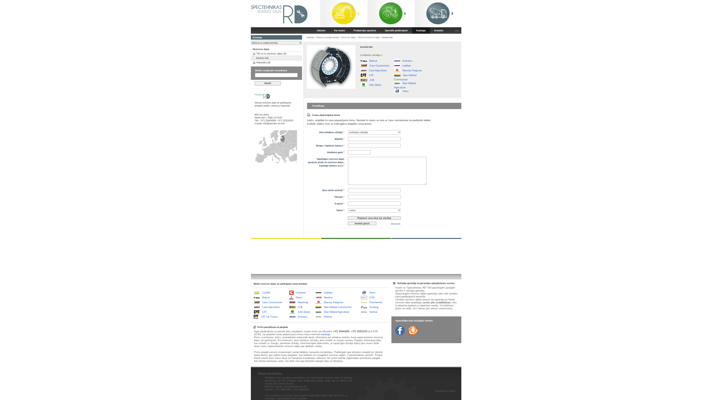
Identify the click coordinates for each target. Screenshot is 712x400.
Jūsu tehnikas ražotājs (331, 132)
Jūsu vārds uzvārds (333, 190)
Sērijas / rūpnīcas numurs (330, 145)
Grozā (394, 224)
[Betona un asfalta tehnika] (437, 14)
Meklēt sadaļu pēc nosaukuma (271, 70)
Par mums (339, 30)
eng (457, 30)
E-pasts (339, 203)
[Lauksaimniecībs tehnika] (390, 14)
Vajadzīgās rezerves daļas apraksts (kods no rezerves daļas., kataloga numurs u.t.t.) (326, 162)
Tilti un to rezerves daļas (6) (271, 53)
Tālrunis (339, 197)
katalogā (325, 334)
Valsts (340, 210)
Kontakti (438, 30)
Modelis (339, 139)
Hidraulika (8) (263, 62)
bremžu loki (262, 58)
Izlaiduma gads (335, 152)
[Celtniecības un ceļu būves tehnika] (343, 14)
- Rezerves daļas (260, 49)
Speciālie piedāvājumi (396, 30)
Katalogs (421, 30)
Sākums (321, 30)
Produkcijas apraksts (365, 30)
